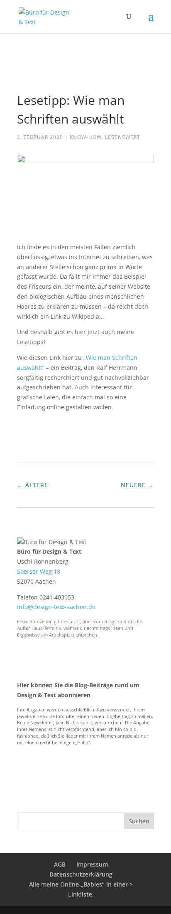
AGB (60, 864)
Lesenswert (122, 137)
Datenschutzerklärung (80, 874)
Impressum (92, 864)
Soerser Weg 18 (38, 571)
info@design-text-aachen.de (56, 607)
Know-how (86, 137)
